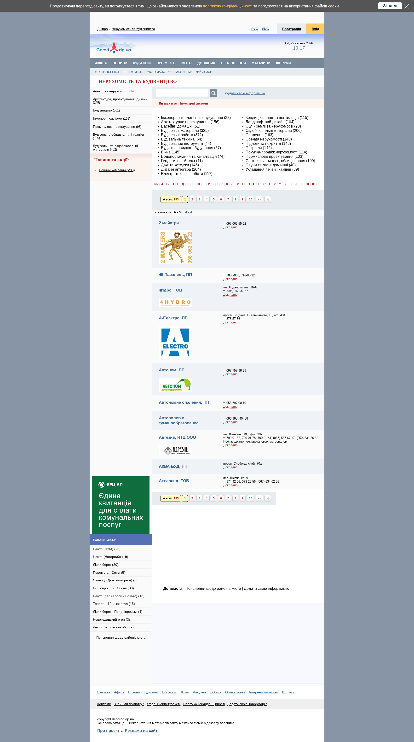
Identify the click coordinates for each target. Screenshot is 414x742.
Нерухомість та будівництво (133, 29)
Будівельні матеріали (180, 131)
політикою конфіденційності (228, 6)
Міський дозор (200, 72)
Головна (103, 692)
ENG (265, 29)
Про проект (108, 730)
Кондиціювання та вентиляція (272, 118)
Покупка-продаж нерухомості (272, 152)
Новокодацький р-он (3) (111, 619)
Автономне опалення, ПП (184, 402)
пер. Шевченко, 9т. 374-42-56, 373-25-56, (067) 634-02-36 (251, 479)
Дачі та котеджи (175, 165)
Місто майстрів (159, 72)
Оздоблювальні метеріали (269, 131)
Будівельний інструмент (182, 143)
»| (268, 199)
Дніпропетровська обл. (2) (113, 627)
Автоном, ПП (171, 370)
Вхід (315, 29)
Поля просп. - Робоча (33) (113, 588)
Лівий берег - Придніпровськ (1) (118, 611)
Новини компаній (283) (117, 170)
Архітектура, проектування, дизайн (120, 100)
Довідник (206, 63)
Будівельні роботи (177, 135)
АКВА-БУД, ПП (173, 466)
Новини (120, 63)
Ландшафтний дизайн (265, 122)
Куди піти (142, 63)
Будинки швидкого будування (187, 148)
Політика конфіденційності (204, 704)
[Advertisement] (207, 12)
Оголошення (233, 63)
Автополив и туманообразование (178, 420)
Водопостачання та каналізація (189, 156)
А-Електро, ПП (173, 317)
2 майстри (169, 222)
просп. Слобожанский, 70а (242, 463)
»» (259, 199)
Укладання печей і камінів (268, 169)
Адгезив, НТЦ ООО (177, 437)
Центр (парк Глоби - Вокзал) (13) (118, 596)
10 (250, 199)
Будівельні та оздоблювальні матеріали (115, 147)
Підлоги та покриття (263, 143)
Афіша (101, 63)
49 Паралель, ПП (175, 274)
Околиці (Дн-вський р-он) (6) (115, 580)
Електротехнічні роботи (182, 174)
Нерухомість (132, 72)
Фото (186, 63)
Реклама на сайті (142, 730)
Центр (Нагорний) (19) (110, 557)
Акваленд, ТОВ (174, 480)
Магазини (261, 63)
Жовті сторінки (107, 72)
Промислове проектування (117, 127)
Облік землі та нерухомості (269, 126)
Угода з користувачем (163, 704)
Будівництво (106, 110)
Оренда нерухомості (264, 139)
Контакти (104, 704)
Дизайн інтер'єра (176, 169)
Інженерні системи (111, 118)
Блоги (180, 72)
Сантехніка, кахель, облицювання (275, 161)
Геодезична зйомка (178, 161)
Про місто (166, 63)
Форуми (283, 63)
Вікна (166, 152)
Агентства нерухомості (114, 91)
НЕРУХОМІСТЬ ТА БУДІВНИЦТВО (138, 81)
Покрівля (254, 148)
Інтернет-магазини (263, 692)
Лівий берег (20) (105, 565)
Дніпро (102, 29)
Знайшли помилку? (129, 704)
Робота (215, 692)
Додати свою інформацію (245, 93)
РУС (254, 29)
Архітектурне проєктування (185, 122)
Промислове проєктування (269, 156)
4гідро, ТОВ (170, 290)
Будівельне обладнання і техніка (118, 136)
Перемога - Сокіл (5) (109, 572)
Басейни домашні (177, 126)
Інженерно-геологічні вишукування (192, 118)
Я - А (188, 212)
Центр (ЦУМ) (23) (107, 549)
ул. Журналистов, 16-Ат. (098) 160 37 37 (240, 289)
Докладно (230, 227)
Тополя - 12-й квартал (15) (114, 604)
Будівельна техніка (178, 139)
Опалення (255, 135)
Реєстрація (291, 29)
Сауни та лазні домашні (267, 165)
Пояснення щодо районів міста (120, 637)
